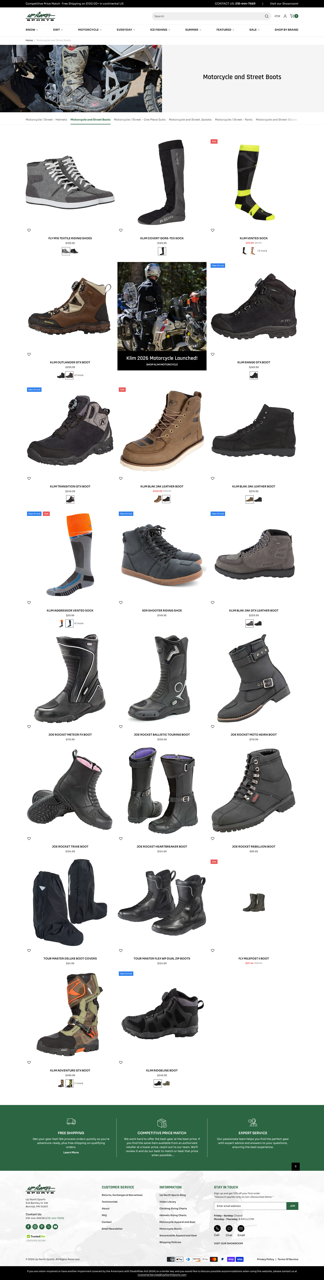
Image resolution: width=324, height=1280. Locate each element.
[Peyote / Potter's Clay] (253, 251)
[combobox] (211, 16)
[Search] (267, 16)
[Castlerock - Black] (158, 1083)
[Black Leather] (74, 251)
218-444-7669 (54, 1218)
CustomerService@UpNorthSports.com (162, 1274)
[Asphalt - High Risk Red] (69, 375)
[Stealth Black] (61, 375)
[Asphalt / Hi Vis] (69, 1083)
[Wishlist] (29, 230)
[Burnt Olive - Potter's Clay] (61, 1083)
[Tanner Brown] (158, 499)
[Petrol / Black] (69, 623)
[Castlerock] (250, 623)
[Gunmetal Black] (166, 499)
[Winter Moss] (166, 1083)
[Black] (162, 251)
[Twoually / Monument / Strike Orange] (61, 623)
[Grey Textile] (66, 251)
